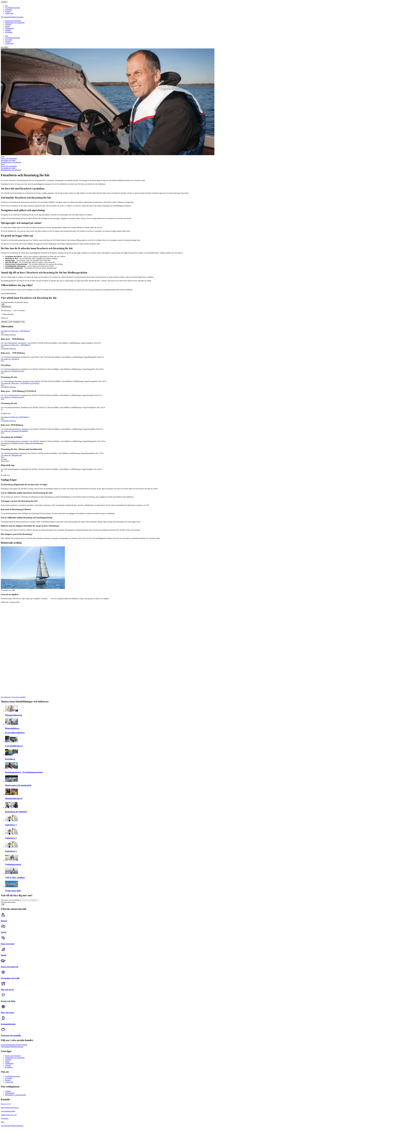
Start (2, 156)
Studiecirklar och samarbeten (15, 1058)
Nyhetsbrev (5, 1118)
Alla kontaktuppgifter (8, 1111)
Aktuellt (8, 1065)
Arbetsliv (8, 1059)
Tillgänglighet (9, 1093)
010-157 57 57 (6, 1104)
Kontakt (8, 1080)
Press (2, 1122)
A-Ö (10, 322)
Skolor (7, 1061)
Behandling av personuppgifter (15, 1095)
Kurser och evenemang (8, 158)
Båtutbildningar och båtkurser (11, 162)
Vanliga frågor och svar (9, 1115)
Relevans (4, 322)
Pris (23, 322)
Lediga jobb (9, 1082)
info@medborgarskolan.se (10, 1107)
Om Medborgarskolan (12, 1076)
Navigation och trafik (8, 160)
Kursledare (8, 1067)
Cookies (4, 2)
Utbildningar (9, 1063)
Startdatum (16, 322)
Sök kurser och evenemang (10, 900)
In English (8, 1078)
